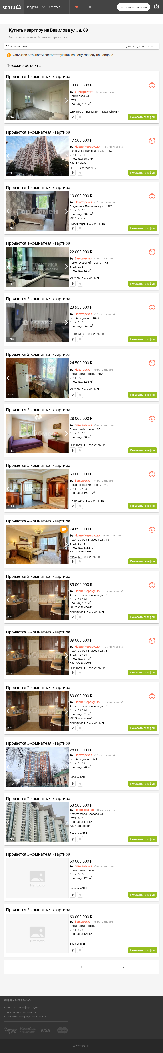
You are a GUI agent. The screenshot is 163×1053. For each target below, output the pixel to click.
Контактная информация (22, 1007)
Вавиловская (83, 258)
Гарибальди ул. (80, 318)
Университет (84, 92)
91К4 (100, 374)
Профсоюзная (84, 810)
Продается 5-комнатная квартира (38, 465)
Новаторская (83, 202)
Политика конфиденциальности (26, 1016)
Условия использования (21, 1012)
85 (98, 429)
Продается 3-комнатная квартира (38, 298)
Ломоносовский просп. (85, 262)
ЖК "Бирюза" (79, 162)
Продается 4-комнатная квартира (38, 521)
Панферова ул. (80, 96)
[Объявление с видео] (64, 529)
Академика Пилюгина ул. (87, 151)
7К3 (105, 262)
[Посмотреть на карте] (73, 117)
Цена (128, 46)
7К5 (105, 485)
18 (107, 539)
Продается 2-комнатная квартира (38, 354)
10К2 (96, 318)
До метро (143, 46)
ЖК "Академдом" (81, 551)
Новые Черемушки (87, 146)
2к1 (95, 759)
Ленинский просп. (82, 374)
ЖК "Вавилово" (80, 826)
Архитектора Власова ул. (87, 539)
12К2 (109, 151)
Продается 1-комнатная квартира (38, 76)
